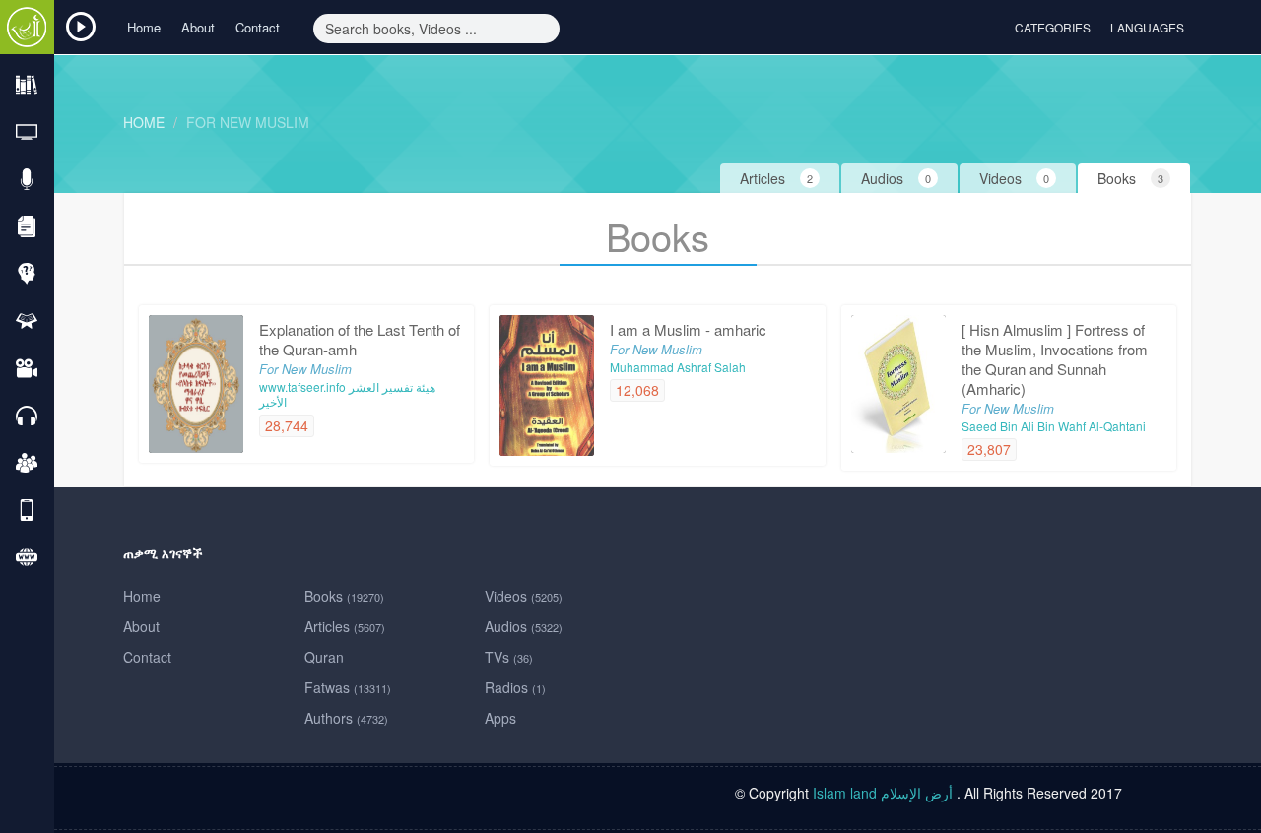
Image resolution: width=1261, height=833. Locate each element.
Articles (344, 626)
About (198, 27)
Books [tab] (1130, 178)
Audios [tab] (896, 178)
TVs (509, 657)
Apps (500, 718)
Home (144, 27)
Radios (515, 687)
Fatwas (347, 687)
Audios (524, 626)
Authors (346, 718)
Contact (257, 27)
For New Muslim (247, 122)
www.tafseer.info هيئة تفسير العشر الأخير (347, 394)
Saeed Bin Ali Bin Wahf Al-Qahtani (1054, 425)
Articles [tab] (776, 178)
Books (344, 596)
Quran (324, 657)
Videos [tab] (1014, 178)
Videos (524, 596)
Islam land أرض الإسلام (883, 792)
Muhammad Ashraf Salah (678, 366)
